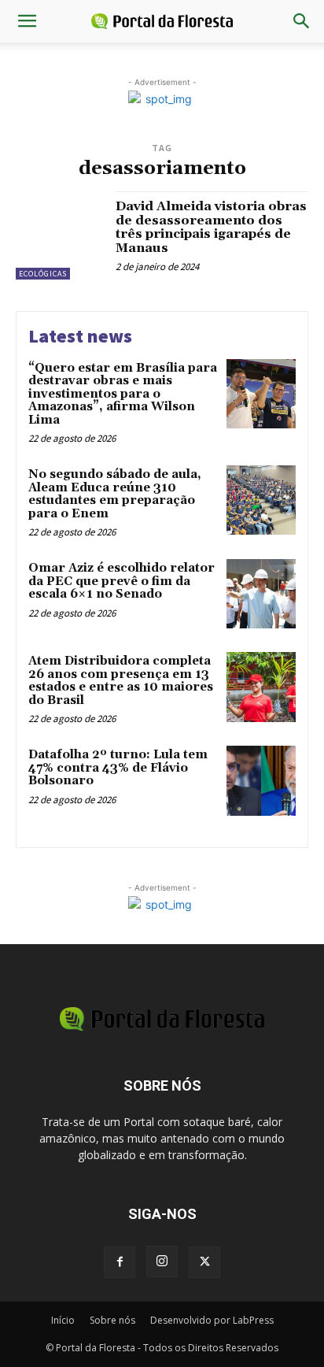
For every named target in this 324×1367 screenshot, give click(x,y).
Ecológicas (43, 274)
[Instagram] (162, 1261)
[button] (27, 21)
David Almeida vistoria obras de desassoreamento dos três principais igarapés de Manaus (211, 227)
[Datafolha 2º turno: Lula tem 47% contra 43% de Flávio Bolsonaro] (261, 780)
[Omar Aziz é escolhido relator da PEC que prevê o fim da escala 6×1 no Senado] (261, 593)
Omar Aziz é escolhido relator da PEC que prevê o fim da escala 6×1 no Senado (121, 581)
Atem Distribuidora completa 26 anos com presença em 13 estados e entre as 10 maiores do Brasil (120, 681)
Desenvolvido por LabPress (212, 1320)
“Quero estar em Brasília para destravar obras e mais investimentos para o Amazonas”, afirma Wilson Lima (122, 394)
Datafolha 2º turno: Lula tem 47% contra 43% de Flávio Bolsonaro (118, 767)
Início (63, 1320)
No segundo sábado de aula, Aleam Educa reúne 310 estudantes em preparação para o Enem (114, 494)
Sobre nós (112, 1320)
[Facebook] (119, 1262)
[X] (204, 1262)
